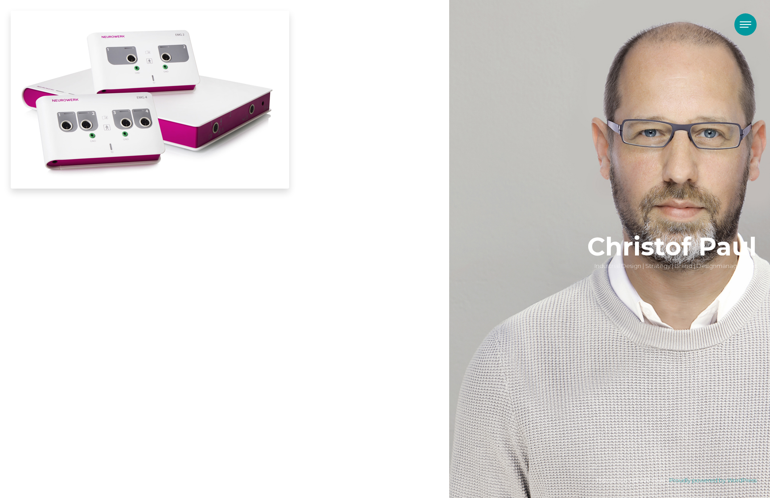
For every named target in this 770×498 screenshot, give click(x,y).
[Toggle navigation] (745, 24)
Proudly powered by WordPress (713, 480)
